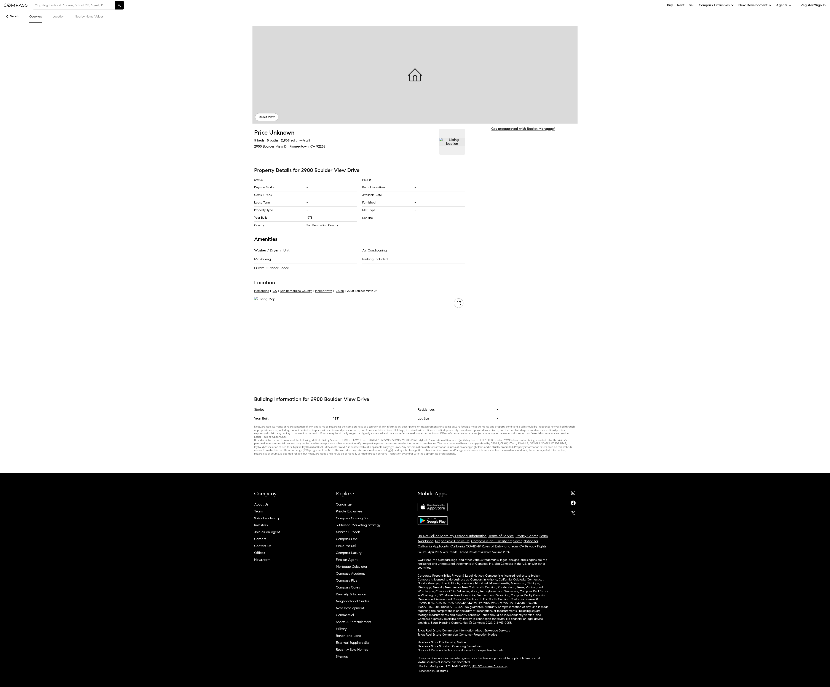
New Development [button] (753, 5)
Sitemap (342, 656)
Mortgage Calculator (351, 567)
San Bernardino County (322, 225)
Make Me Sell (346, 546)
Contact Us (262, 546)
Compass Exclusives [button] (714, 5)
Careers (260, 539)
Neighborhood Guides (352, 601)
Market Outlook (348, 532)
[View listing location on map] (452, 142)
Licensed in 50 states (433, 671)
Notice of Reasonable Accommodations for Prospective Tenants (460, 650)
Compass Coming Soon (353, 518)
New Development (350, 608)
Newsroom (262, 560)
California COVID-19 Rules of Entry (476, 546)
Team (258, 511)
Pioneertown (323, 291)
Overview (35, 16)
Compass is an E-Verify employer (496, 541)
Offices (259, 553)
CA (275, 291)
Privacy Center (527, 536)
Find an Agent (347, 560)
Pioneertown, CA (302, 146)
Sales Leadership (267, 518)
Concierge (344, 504)
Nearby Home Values (89, 16)
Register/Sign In (813, 5)
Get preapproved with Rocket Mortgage (523, 129)
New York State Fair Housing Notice (442, 642)
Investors (261, 525)
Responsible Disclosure (452, 541)
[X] (573, 512)
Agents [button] (781, 5)
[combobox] (74, 5)
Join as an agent (267, 532)
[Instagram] (573, 492)
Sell (691, 5)
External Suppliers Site (353, 643)
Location (58, 16)
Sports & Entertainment (353, 622)
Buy (670, 5)
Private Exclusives (349, 511)
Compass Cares (348, 587)
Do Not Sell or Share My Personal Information (452, 536)
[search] (119, 5)
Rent (681, 5)
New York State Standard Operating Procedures (450, 646)
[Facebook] (573, 502)
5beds (259, 140)
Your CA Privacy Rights (528, 546)
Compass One (347, 539)
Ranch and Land (348, 636)
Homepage (261, 291)
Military (341, 629)
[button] (415, 75)
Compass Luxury (349, 553)
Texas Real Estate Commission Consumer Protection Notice (457, 634)
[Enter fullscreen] (458, 303)
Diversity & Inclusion (351, 594)
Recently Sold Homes (352, 649)
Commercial (345, 615)
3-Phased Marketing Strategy (358, 525)
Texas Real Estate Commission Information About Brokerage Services (464, 630)
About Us (261, 504)
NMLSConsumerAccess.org (490, 666)
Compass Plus (346, 580)
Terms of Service (501, 536)
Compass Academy (351, 573)
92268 (321, 146)
